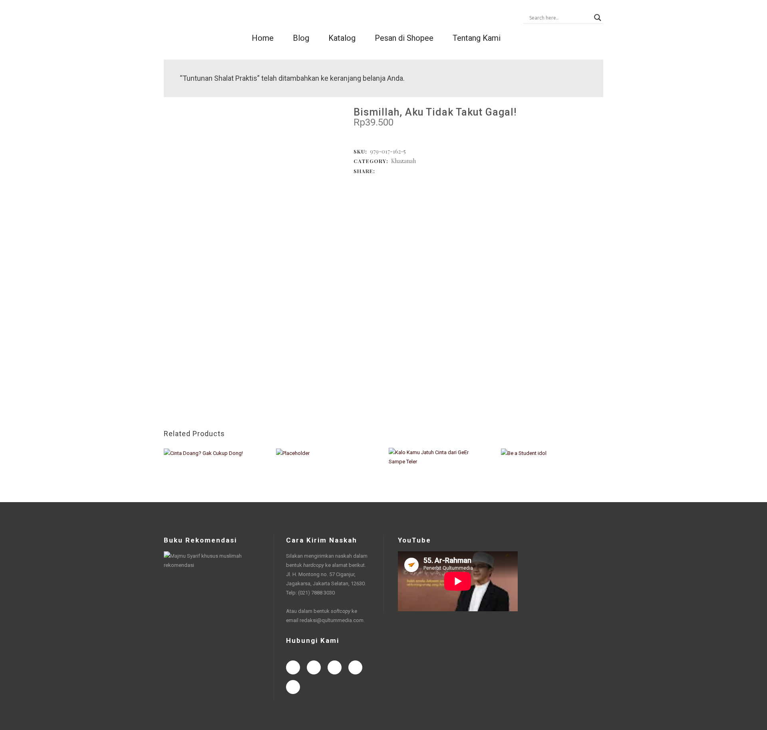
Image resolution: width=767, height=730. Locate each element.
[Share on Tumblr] (412, 171)
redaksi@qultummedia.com (332, 620)
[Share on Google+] (396, 171)
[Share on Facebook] (380, 171)
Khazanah (403, 161)
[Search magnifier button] (597, 17)
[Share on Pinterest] (420, 171)
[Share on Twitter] (388, 171)
